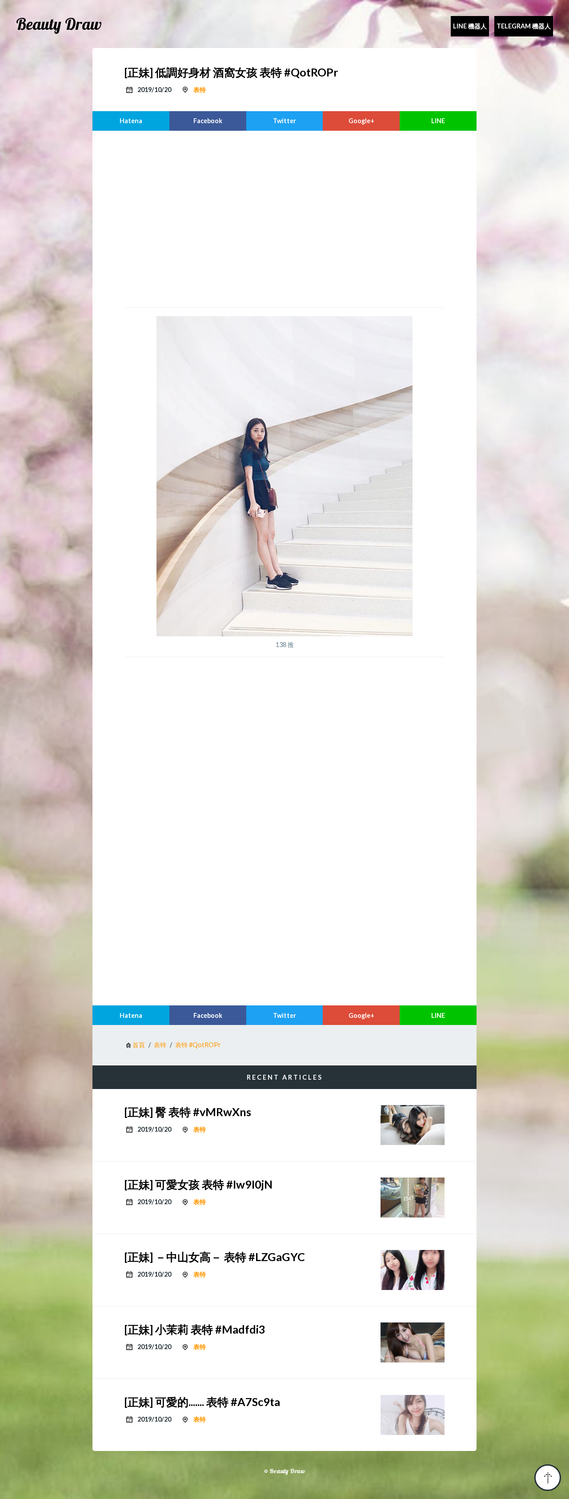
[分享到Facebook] (207, 121)
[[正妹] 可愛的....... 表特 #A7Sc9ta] (413, 1415)
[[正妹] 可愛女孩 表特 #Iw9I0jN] (413, 1197)
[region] (284, 218)
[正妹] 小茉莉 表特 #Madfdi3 (194, 1329)
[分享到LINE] (438, 121)
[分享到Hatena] (130, 121)
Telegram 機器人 (524, 26)
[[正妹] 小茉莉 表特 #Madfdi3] (413, 1342)
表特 (199, 89)
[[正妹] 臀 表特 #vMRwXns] (413, 1125)
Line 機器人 (470, 26)
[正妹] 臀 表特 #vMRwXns (187, 1111)
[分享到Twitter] (284, 121)
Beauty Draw (59, 24)
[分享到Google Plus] (361, 121)
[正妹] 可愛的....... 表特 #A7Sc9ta (202, 1401)
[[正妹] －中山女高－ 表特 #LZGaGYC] (413, 1270)
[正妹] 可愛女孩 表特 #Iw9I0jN (198, 1184)
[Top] (547, 1477)
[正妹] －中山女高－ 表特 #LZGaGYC (214, 1256)
